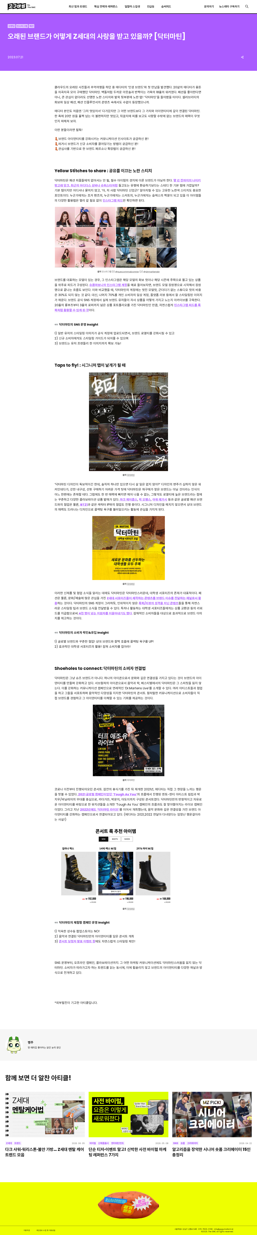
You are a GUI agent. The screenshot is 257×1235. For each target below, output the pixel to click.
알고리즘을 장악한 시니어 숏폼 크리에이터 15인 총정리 (211, 1152)
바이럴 (93, 1143)
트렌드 (17, 1143)
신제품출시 (103, 1143)
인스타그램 (22, 26)
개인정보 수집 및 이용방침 (45, 1230)
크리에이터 (192, 1143)
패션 (31, 26)
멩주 (30, 1042)
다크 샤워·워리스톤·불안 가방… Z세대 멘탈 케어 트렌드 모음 (44, 1152)
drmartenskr (153, 271)
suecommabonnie (128, 271)
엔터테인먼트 (117, 1143)
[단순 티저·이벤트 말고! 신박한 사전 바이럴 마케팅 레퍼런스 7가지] (128, 1114)
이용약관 (27, 1230)
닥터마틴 (131, 475)
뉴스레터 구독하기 (229, 7)
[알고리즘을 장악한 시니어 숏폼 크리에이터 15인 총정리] (212, 1114)
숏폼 (183, 1143)
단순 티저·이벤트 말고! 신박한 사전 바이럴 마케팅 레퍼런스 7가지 (127, 1152)
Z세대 (9, 1143)
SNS (175, 1143)
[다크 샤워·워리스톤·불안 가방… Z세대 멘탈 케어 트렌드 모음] (45, 1114)
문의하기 (209, 7)
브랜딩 (11, 26)
